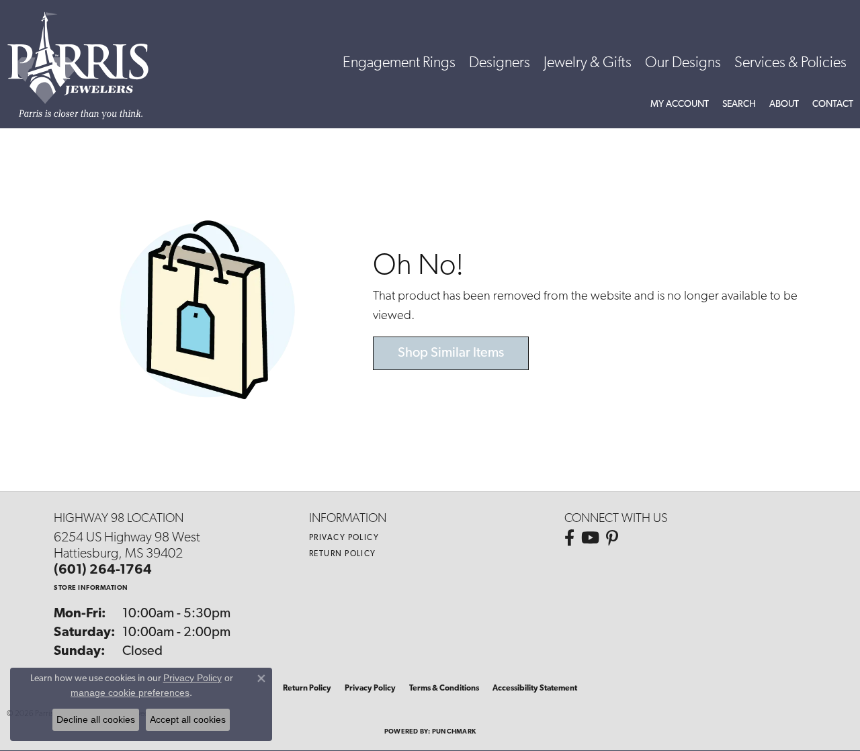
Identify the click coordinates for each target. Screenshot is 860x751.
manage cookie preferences (130, 692)
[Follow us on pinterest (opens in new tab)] (612, 538)
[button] (679, 105)
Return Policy (342, 554)
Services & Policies (790, 63)
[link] (832, 105)
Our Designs (683, 63)
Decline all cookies (95, 719)
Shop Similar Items (451, 353)
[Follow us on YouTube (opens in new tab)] (590, 538)
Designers (499, 63)
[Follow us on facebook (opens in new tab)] (569, 538)
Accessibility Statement (534, 688)
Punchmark (454, 732)
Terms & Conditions (444, 688)
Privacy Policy (344, 538)
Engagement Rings (399, 63)
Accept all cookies (188, 719)
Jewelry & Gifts (588, 63)
